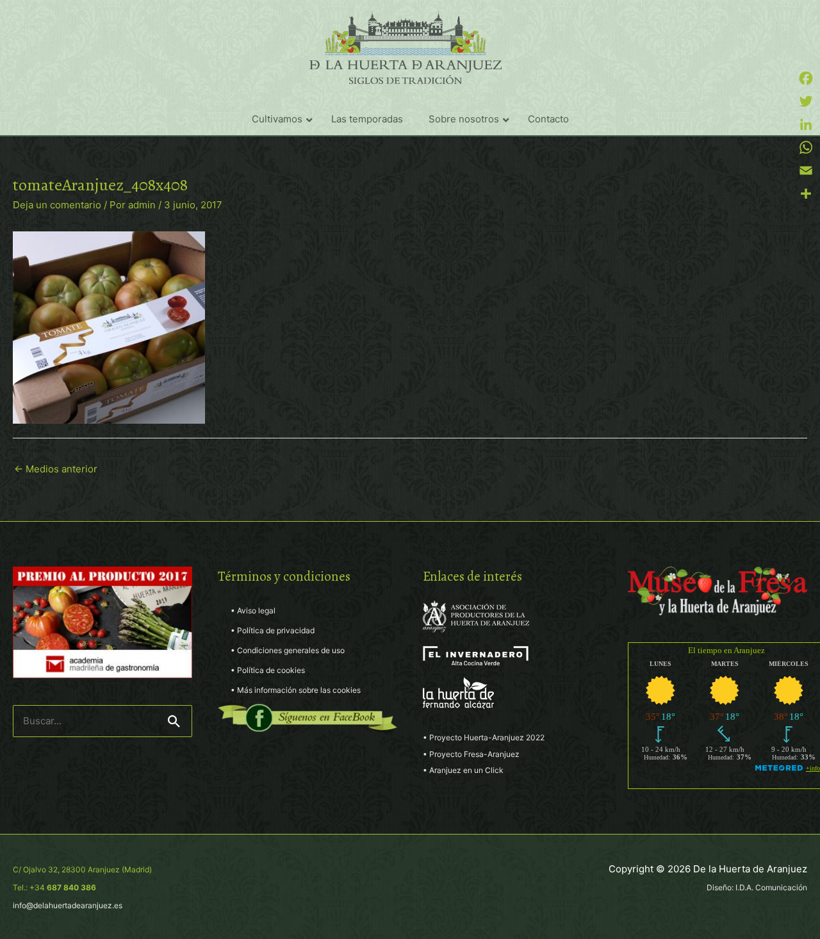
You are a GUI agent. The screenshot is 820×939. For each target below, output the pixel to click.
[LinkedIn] (805, 124)
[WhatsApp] (805, 147)
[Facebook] (805, 78)
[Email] (805, 170)
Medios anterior (55, 469)
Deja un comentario (57, 205)
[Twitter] (805, 101)
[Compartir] (805, 193)
